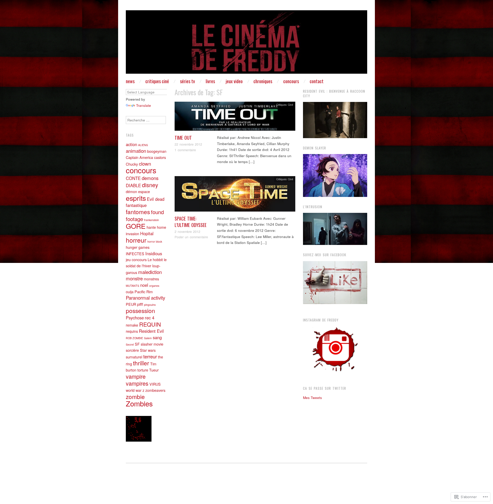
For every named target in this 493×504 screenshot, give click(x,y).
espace (144, 191)
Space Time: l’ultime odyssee (190, 221)
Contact (317, 81)
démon (131, 191)
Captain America (139, 157)
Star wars (148, 350)
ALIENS (143, 145)
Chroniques (262, 81)
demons (150, 178)
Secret (130, 344)
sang (157, 337)
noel (144, 285)
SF (137, 344)
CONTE (133, 178)
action (131, 144)
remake (132, 325)
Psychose (135, 318)
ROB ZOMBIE (134, 338)
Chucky (132, 164)
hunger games (137, 247)
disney (150, 185)
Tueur (154, 370)
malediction (150, 272)
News (130, 81)
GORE (136, 226)
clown (145, 163)
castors (160, 157)
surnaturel (134, 356)
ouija (130, 291)
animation (136, 150)
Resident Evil (151, 331)
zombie (135, 396)
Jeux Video (234, 81)
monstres (151, 278)
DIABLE (133, 185)
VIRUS (155, 384)
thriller (141, 363)
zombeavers (155, 390)
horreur (136, 239)
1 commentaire (185, 150)
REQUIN (150, 324)
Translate (143, 105)
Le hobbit (155, 259)
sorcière (132, 350)
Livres (210, 81)
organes (154, 286)
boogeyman (156, 151)
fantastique (136, 205)
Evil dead (155, 199)
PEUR (131, 304)
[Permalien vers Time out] (235, 117)
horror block (154, 241)
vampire (136, 376)
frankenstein (151, 220)
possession (140, 310)
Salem (148, 338)
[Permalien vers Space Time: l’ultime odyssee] (235, 195)
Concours (291, 81)
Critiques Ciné (157, 81)
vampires (137, 383)
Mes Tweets (312, 397)
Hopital (147, 233)
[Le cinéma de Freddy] (246, 44)
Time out (183, 137)
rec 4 (149, 318)
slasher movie (152, 344)
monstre (134, 278)
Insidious (153, 253)
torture (142, 370)
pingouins (150, 305)
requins (132, 331)
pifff (140, 304)
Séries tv (187, 81)
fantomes (138, 211)
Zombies (139, 403)
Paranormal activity (145, 297)
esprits (136, 198)
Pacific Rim (144, 291)
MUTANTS (132, 286)
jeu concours (136, 259)
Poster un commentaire (191, 237)
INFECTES (135, 253)
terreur (150, 356)
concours (141, 170)
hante (151, 227)
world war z (135, 390)
